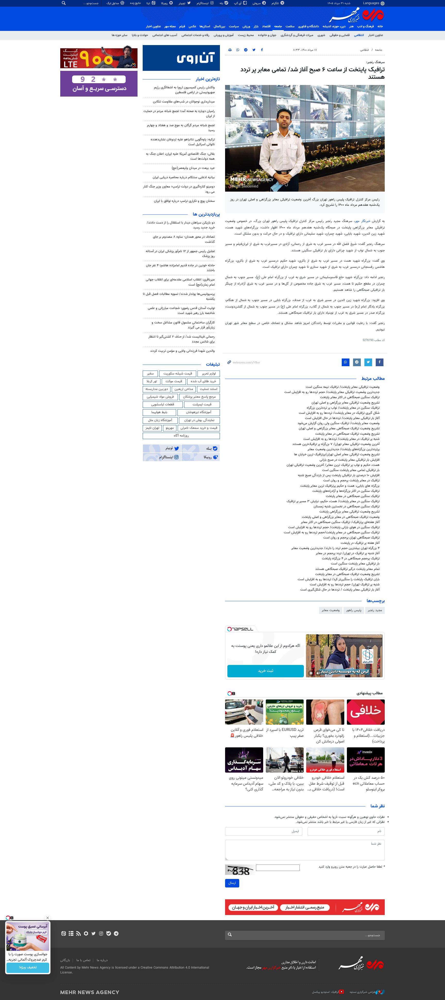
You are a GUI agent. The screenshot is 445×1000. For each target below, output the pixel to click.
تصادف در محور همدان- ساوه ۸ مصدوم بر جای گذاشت (184, 239)
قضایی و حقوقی (340, 35)
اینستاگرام (203, 3)
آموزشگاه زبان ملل (160, 420)
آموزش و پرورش (224, 35)
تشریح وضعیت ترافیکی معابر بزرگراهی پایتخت (349, 511)
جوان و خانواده (267, 35)
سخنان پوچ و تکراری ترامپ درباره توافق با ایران (184, 201)
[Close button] (47, 917)
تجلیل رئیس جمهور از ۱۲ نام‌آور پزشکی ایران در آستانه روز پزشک (180, 254)
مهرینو (170, 428)
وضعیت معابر (331, 610)
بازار (256, 26)
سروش (257, 3)
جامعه (278, 26)
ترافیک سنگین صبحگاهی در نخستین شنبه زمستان (347, 506)
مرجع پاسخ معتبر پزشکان (199, 396)
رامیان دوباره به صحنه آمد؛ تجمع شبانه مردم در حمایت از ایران (179, 114)
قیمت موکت (174, 381)
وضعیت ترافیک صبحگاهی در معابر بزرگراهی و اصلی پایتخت (341, 517)
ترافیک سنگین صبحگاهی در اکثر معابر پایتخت (350, 397)
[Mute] (318, 673)
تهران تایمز (152, 428)
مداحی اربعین (184, 389)
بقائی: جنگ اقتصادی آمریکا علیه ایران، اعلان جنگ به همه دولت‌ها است (180, 156)
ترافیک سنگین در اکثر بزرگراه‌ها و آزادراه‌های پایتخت (346, 491)
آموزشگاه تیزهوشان (198, 412)
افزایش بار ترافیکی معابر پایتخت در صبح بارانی (350, 460)
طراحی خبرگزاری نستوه (362, 992)
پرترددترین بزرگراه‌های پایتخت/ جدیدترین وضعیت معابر (343, 449)
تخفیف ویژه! (28, 968)
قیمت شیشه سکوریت (178, 373)
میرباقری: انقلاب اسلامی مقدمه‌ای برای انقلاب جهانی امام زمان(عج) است (180, 282)
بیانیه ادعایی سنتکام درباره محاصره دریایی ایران (184, 177)
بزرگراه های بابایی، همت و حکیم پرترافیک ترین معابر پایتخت (340, 486)
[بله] (108, 934)
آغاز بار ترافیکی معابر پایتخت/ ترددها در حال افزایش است (342, 418)
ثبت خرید (265, 671)
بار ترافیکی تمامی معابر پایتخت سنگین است (351, 470)
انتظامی (359, 35)
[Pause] (311, 673)
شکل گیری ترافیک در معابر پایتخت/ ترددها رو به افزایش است (339, 413)
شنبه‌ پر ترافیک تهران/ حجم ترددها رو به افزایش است (345, 584)
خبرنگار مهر (362, 221)
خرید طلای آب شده (203, 381)
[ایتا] (63, 934)
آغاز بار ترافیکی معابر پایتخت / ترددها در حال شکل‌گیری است (340, 589)
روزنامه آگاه (181, 435)
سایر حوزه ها (119, 35)
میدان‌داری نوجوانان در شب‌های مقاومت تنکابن (184, 101)
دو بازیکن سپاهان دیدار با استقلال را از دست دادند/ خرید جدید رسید (181, 225)
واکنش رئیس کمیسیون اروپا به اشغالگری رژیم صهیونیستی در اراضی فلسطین (184, 90)
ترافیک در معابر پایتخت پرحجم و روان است (351, 480)
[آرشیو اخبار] (71, 934)
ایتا (149, 3)
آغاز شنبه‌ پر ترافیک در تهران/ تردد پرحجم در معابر (348, 553)
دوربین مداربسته (157, 389)
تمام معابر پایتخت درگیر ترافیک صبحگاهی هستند (347, 569)
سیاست (234, 26)
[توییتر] (93, 934)
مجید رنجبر (375, 610)
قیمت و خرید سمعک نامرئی (199, 428)
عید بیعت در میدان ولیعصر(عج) (193, 168)
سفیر (150, 373)
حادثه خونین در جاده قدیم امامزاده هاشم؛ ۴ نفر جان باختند (180, 268)
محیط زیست (246, 35)
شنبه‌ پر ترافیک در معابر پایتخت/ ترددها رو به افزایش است (341, 439)
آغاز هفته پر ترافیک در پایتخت (360, 543)
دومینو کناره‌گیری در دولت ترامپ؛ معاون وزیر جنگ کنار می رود (179, 189)
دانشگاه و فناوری (308, 26)
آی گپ (238, 3)
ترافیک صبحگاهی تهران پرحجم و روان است (351, 537)
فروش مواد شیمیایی (160, 396)
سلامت (290, 26)
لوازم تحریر (209, 373)
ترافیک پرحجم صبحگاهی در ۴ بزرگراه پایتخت (351, 558)
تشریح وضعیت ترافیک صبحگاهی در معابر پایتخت (347, 434)
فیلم (182, 26)
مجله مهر (170, 26)
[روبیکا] (86, 934)
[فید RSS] (78, 934)
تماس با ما (83, 960)
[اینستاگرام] (101, 934)
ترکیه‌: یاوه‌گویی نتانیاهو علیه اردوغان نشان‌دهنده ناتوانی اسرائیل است (183, 142)
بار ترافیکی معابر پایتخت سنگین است (355, 563)
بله (222, 3)
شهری (321, 35)
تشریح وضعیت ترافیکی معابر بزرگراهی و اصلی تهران (346, 402)
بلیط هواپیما (159, 412)
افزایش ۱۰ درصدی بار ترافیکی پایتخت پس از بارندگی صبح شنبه (339, 475)
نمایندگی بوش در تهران (199, 420)
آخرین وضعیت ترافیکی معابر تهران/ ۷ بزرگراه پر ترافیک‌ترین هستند (336, 444)
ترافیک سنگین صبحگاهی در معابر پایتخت (353, 496)
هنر (351, 26)
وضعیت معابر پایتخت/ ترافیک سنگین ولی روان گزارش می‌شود (339, 423)
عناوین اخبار (375, 35)
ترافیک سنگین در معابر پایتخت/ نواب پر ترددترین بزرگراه (343, 408)
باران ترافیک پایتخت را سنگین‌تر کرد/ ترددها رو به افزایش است (339, 579)
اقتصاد (266, 26)
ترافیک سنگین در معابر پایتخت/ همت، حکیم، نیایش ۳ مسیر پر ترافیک (333, 501)
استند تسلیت (208, 389)
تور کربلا (152, 381)
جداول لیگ (113, 3)
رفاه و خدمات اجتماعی (195, 35)
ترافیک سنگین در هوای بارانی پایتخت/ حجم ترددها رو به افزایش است (334, 527)
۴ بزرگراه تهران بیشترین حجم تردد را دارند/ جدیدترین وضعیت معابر (335, 548)
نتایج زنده (135, 3)
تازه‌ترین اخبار (208, 79)
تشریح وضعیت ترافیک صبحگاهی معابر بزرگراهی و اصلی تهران (339, 428)
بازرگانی (65, 960)
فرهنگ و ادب (365, 26)
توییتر (182, 3)
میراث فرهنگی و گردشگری (297, 35)
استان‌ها (205, 26)
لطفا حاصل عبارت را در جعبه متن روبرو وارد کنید (352, 867)
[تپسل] (229, 629)
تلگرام (276, 3)
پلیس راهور (353, 610)
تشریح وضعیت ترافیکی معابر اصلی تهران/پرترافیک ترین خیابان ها (337, 454)
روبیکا (164, 3)
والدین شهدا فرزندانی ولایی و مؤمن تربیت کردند (182, 351)
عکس (192, 26)
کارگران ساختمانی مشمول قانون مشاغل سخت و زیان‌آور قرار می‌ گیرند (183, 325)
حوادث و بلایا (140, 35)
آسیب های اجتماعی (164, 35)
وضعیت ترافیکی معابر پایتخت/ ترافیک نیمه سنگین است (343, 387)
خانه (380, 26)
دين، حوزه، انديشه (334, 26)
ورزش (246, 26)
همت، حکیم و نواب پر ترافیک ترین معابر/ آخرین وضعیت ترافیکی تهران (333, 465)
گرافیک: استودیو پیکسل (325, 992)
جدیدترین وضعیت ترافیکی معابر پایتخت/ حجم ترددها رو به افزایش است (332, 392)
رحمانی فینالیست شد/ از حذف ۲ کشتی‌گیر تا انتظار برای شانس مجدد (181, 339)
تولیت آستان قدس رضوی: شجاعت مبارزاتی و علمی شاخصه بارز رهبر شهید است (181, 311)
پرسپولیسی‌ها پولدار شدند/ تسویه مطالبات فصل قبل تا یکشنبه (179, 297)
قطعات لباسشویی (162, 404)
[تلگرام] (116, 934)
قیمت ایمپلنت (202, 404)
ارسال (232, 883)
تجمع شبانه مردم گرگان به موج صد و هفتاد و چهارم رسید (181, 128)
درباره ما (102, 960)
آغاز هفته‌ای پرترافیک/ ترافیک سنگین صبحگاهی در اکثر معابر (340, 522)
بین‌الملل (219, 26)
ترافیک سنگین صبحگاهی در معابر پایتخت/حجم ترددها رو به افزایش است (332, 532)
